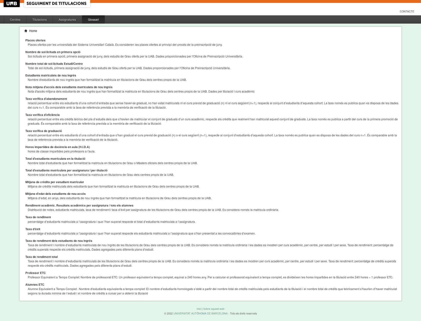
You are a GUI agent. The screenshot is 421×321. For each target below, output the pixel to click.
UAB (12, 3)
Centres (15, 19)
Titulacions (39, 19)
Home (33, 31)
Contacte (407, 11)
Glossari (93, 19)
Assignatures (67, 19)
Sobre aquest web (213, 309)
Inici (199, 309)
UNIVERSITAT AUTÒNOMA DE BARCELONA (200, 313)
